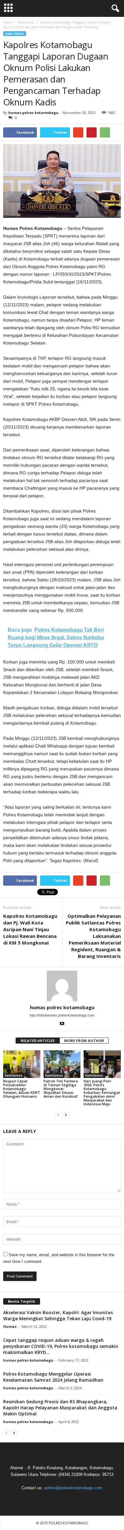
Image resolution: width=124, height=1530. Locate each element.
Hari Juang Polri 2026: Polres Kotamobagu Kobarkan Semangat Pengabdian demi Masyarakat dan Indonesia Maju (102, 1092)
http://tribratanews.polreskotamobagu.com (62, 1015)
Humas (10, 1326)
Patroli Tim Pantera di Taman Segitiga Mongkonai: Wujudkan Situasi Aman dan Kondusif (61, 1089)
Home (7, 22)
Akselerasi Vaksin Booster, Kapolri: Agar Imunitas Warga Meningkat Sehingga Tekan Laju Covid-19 (58, 1315)
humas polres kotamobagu (33, 112)
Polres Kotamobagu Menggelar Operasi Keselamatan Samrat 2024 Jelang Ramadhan (53, 1377)
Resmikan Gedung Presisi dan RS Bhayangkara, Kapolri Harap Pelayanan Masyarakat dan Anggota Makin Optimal (60, 1408)
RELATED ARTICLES (38, 1040)
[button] (114, 9)
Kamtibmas (14, 34)
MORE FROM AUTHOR (84, 1040)
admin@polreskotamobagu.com (73, 1487)
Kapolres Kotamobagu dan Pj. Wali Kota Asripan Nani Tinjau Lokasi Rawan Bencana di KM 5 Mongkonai (30, 929)
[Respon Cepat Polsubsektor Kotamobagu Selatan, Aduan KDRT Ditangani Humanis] (21, 1064)
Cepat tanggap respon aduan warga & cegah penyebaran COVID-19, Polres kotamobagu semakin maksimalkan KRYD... (60, 1346)
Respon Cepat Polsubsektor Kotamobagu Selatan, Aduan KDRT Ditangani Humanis (21, 1089)
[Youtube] (62, 1024)
